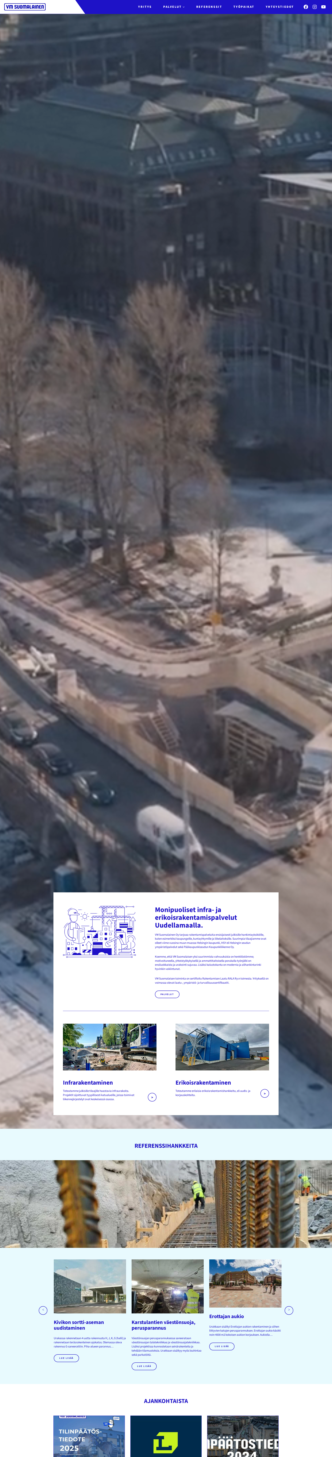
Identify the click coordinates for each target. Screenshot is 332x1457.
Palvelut (167, 994)
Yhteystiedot (280, 7)
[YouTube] (323, 7)
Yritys (145, 7)
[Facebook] (305, 7)
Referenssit (209, 7)
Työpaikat (243, 7)
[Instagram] (314, 7)
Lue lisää (66, 1358)
